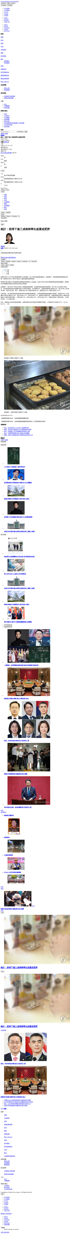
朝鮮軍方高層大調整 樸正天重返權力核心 (13, 1097)
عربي (5, 1206)
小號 (7, 270)
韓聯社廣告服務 (9, 98)
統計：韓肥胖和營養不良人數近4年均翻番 (16, 433)
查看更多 (6, 142)
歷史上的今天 (5, 81)
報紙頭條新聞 (5, 78)
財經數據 (7, 90)
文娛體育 (3, 49)
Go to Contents (5, 1)
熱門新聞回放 (5, 72)
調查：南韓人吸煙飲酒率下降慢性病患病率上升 (18, 435)
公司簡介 (7, 116)
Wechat (6, 26)
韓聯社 (3, 135)
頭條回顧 (3, 69)
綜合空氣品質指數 (6, 153)
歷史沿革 (7, 121)
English (6, 1202)
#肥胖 (2, 133)
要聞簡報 (7, 1164)
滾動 (2, 37)
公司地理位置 (8, 124)
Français (6, 1209)
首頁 (5, 114)
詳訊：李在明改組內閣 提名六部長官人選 (13, 1063)
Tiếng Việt (7, 1210)
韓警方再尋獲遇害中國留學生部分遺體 (15, 1105)
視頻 (2, 66)
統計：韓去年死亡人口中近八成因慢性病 (16, 427)
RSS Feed (7, 31)
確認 (2, 224)
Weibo (6, 24)
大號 (7, 274)
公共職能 (7, 117)
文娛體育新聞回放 (9, 1156)
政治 (2, 40)
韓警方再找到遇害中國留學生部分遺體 (12, 909)
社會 (2, 46)
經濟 (2, 43)
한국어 (6, 1201)
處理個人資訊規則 (6, 1213)
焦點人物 (7, 88)
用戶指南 (7, 126)
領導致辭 (7, 119)
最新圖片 (7, 61)
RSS (5, 104)
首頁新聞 (3, 1030)
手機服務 (7, 106)
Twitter (6, 29)
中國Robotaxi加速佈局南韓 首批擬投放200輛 (17, 1100)
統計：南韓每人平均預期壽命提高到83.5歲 (17, 431)
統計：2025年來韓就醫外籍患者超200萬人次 (17, 1103)
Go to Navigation (14, 1)
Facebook (6, 28)
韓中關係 (3, 56)
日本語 (6, 1204)
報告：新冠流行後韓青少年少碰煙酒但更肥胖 (17, 429)
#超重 (6, 133)
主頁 (2, 1108)
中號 (7, 272)
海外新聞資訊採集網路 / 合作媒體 (14, 123)
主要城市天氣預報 (9, 96)
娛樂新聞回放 (5, 75)
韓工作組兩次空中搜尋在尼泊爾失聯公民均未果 (18, 1102)
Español (6, 1207)
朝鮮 (2, 53)
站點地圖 (7, 107)
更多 (2, 810)
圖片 (2, 59)
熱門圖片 (3, 812)
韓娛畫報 (7, 63)
